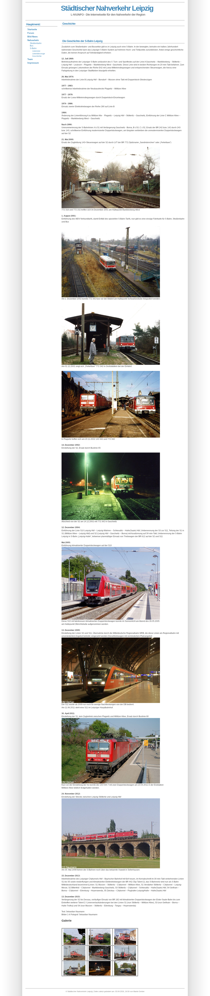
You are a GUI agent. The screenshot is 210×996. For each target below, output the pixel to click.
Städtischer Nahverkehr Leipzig (107, 8)
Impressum (33, 63)
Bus (31, 46)
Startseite (32, 29)
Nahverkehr (33, 40)
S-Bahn (33, 48)
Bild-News (32, 36)
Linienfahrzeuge (38, 54)
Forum (30, 33)
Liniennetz (36, 51)
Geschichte (37, 56)
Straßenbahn (36, 43)
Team (30, 59)
